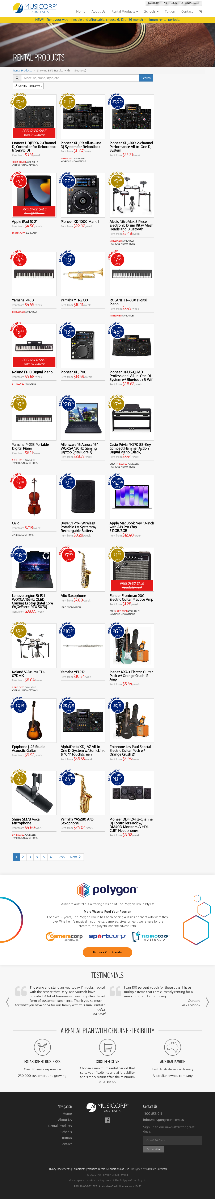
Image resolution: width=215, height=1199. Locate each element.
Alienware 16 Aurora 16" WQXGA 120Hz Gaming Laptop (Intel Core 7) (79, 448)
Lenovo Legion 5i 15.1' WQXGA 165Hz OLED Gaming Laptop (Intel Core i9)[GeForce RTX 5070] (32, 601)
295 (62, 857)
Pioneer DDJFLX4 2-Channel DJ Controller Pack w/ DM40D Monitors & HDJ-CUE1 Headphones (131, 824)
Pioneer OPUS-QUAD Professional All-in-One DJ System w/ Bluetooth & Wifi (131, 376)
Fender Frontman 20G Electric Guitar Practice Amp (131, 597)
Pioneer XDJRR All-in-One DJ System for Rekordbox (81, 145)
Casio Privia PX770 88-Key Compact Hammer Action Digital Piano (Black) (130, 448)
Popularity (29, 85)
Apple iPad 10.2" (24, 221)
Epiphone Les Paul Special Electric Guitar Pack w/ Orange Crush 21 (130, 750)
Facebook (153, 3)
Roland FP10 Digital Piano (32, 372)
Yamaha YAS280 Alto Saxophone (77, 821)
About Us (65, 1120)
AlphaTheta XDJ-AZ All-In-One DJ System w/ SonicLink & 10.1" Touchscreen (83, 750)
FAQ (165, 3)
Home (67, 1114)
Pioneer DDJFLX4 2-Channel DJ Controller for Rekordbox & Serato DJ (34, 147)
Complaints (78, 1168)
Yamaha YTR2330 (74, 300)
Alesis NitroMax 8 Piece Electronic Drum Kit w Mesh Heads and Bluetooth (131, 225)
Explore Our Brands (107, 952)
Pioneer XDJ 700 (74, 372)
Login (174, 3)
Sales (190, 3)
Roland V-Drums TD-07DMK (28, 674)
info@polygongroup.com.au (163, 1120)
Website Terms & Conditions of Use (108, 1168)
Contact (66, 1144)
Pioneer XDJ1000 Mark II (80, 221)
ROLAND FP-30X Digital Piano (128, 302)
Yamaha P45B (23, 300)
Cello (16, 523)
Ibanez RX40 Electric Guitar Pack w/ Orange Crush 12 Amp (131, 676)
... (52, 857)
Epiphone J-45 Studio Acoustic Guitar (29, 748)
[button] (8, 1002)
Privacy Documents (59, 1168)
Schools (66, 1132)
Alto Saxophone (73, 595)
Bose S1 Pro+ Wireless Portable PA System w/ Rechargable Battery (78, 527)
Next (74, 857)
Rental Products (22, 70)
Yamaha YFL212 (73, 672)
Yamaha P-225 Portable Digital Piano (30, 446)
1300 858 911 (152, 1114)
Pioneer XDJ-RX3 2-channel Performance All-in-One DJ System (131, 147)
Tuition (67, 1138)
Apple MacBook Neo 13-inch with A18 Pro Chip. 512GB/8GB (132, 527)
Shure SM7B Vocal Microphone (26, 821)
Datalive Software (157, 1168)
